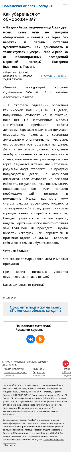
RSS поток (39, 375)
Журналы (38, 369)
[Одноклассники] (40, 339)
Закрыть (9, 445)
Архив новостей (14, 369)
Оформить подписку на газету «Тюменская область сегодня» (35, 309)
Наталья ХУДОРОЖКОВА (17, 77)
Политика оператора (54, 439)
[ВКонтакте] (30, 339)
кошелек (10, 297)
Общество (9, 72)
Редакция (39, 372)
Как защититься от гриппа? (24, 284)
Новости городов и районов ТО (15, 373)
